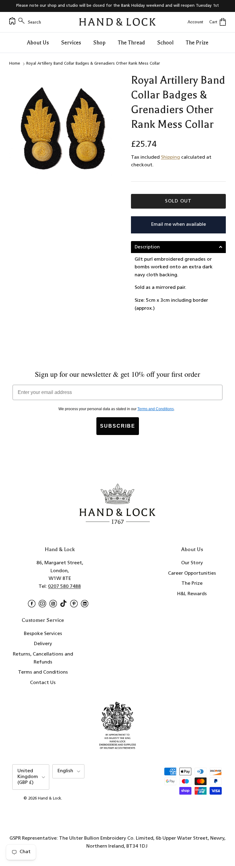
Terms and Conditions (43, 672)
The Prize (197, 43)
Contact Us (43, 682)
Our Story (192, 563)
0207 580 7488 (64, 586)
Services (71, 43)
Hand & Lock (49, 798)
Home (14, 64)
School (165, 43)
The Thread (131, 43)
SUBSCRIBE (117, 426)
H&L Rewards (192, 594)
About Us (38, 43)
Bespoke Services (43, 633)
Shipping (170, 157)
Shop (99, 43)
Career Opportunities (192, 573)
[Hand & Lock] (117, 22)
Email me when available (178, 224)
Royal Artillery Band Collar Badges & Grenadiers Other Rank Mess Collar (93, 64)
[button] (178, 247)
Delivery (43, 643)
